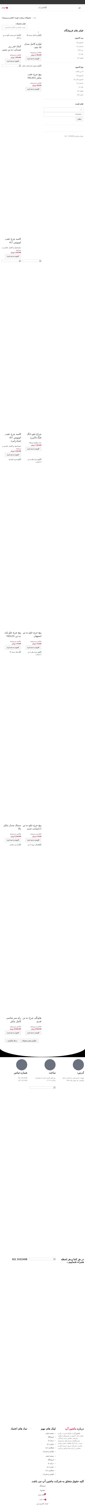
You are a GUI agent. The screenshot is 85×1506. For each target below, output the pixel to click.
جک (82, 54)
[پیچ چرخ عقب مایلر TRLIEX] (31, 66)
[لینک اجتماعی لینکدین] (39, 2)
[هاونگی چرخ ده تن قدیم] (32, 927)
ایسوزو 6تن (79, 79)
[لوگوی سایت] (42, 7)
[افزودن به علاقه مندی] (26, 39)
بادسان (81, 46)
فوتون (81, 58)
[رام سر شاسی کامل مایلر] (11, 927)
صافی (79, 119)
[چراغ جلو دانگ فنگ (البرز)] (32, 343)
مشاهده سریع (32, 39)
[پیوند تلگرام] (37, 2)
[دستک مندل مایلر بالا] (11, 734)
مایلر (81, 95)
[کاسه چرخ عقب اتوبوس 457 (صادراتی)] (11, 343)
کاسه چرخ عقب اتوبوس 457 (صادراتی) (13, 437)
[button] (33, 58)
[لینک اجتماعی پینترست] (42, 2)
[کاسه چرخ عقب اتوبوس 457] (11, 148)
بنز (82, 50)
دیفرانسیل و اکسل (15, 247)
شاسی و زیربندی (35, 52)
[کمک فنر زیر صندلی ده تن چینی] (11, 36)
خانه (34, 18)
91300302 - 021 (70, 136)
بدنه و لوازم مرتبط (35, 442)
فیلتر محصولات (21, 24)
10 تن (81, 71)
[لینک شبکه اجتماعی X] (45, 2)
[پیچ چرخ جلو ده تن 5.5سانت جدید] (32, 734)
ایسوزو (81, 42)
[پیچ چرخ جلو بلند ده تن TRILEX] (11, 541)
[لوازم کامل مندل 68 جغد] (34, 35)
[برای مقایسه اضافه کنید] (38, 39)
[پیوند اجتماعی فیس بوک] (48, 2)
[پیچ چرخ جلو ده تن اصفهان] (32, 541)
